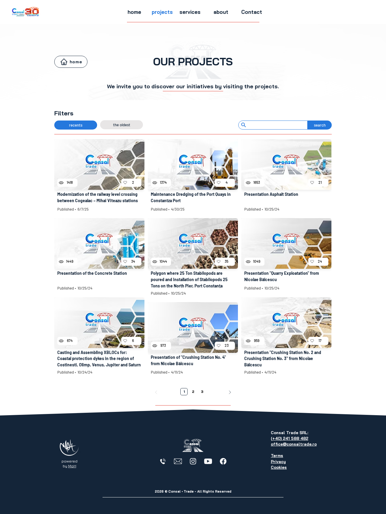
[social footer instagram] (193, 461)
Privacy (278, 461)
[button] (162, 12)
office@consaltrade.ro (294, 444)
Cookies (279, 467)
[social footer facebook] (223, 461)
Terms (277, 455)
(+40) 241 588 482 (289, 438)
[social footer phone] (162, 461)
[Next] (230, 392)
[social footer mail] (177, 461)
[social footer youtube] (208, 461)
